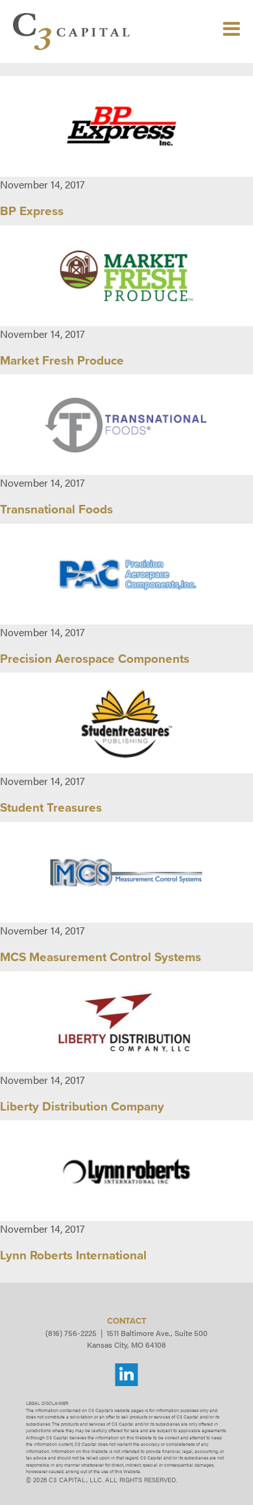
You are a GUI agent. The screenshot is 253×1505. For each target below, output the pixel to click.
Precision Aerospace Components (94, 659)
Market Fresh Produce (62, 361)
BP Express (32, 211)
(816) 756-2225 (71, 1333)
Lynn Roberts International (73, 1255)
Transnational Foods (56, 509)
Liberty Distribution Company (82, 1107)
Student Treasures (51, 808)
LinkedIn (126, 1375)
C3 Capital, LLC (71, 31)
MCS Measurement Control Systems (100, 957)
